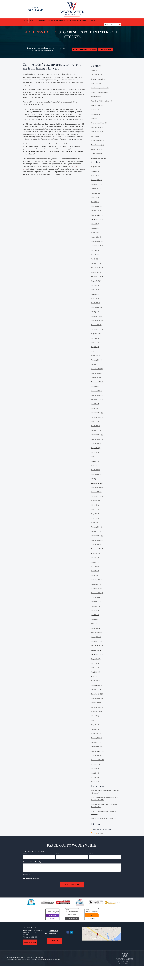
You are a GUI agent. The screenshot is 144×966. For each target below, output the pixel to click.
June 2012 (94, 720)
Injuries (93, 118)
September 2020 (96, 382)
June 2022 (94, 290)
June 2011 (94, 773)
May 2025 (94, 202)
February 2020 (95, 391)
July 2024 (94, 224)
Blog (79, 20)
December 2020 (96, 369)
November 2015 (96, 540)
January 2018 (95, 430)
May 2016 (94, 514)
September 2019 (96, 400)
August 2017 (95, 448)
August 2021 (95, 334)
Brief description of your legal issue (34, 862)
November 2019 (96, 395)
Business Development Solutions (42, 959)
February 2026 (95, 180)
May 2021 (94, 347)
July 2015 (94, 558)
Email (58, 853)
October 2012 (95, 703)
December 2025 (96, 184)
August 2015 (95, 553)
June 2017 (94, 457)
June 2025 (94, 197)
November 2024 (96, 215)
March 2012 (94, 733)
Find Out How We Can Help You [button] (84, 49)
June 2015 (94, 562)
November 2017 (96, 439)
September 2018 (96, 417)
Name (25, 853)
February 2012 (95, 738)
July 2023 (94, 250)
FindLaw (57, 959)
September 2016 (96, 496)
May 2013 (94, 672)
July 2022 (94, 285)
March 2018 (94, 426)
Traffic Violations (96, 140)
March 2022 (94, 303)
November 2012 (96, 698)
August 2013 (95, 659)
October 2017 (95, 443)
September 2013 (96, 654)
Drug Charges (95, 83)
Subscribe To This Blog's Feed (102, 829)
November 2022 (96, 268)
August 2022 (95, 281)
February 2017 (95, 474)
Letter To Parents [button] (105, 49)
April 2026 (94, 175)
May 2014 (94, 619)
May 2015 (94, 566)
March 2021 (94, 356)
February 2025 (95, 206)
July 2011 (94, 769)
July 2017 (94, 452)
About (32, 20)
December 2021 (96, 316)
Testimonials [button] (53, 20)
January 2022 (95, 312)
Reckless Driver (96, 132)
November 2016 (96, 487)
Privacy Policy (26, 959)
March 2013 (94, 681)
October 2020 (95, 378)
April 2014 (94, 624)
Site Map (18, 959)
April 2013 (94, 676)
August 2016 (95, 501)
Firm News (94, 114)
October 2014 (95, 597)
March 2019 (94, 408)
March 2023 (94, 259)
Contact (93, 20)
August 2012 (95, 711)
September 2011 (96, 760)
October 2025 (95, 189)
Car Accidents (95, 75)
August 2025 (95, 193)
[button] (142, 954)
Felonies (93, 110)
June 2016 (94, 509)
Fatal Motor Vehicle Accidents (100, 101)
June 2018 (94, 421)
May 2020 (94, 386)
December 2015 (96, 536)
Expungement (95, 96)
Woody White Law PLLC (40, 74)
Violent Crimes (95, 149)
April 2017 (94, 465)
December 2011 (96, 747)
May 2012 (94, 725)
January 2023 (95, 263)
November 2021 (96, 320)
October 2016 (95, 492)
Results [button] (85, 20)
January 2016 (95, 531)
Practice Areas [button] (41, 20)
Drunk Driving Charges (98, 92)
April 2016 (94, 518)
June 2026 (94, 171)
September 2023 (96, 246)
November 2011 (96, 751)
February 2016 (95, 527)
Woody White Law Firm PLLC (21, 957)
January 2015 (95, 584)
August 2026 (95, 167)
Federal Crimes (95, 105)
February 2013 (95, 685)
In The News (71, 20)
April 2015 (94, 571)
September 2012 (96, 707)
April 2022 (94, 298)
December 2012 (96, 694)
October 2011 (95, 755)
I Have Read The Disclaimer (33, 878)
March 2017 (94, 470)
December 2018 (96, 413)
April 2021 (94, 351)
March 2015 (94, 575)
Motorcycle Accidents (97, 123)
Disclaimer (26, 875)
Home (26, 20)
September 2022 (96, 276)
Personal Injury (96, 127)
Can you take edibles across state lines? (103, 818)
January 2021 (95, 364)
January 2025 (95, 211)
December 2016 (96, 483)
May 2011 (94, 777)
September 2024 (96, 219)
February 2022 (95, 307)
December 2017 (96, 435)
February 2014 (95, 632)
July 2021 (94, 338)
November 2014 (96, 593)
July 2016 (94, 505)
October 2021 (95, 325)
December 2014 (96, 588)
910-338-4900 (35, 10)
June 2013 (94, 668)
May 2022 (94, 294)
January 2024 (95, 237)
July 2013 (94, 663)
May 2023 (94, 254)
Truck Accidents (96, 145)
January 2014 (95, 637)
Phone (91, 853)
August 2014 (95, 606)
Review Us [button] (54, 941)
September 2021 (96, 329)
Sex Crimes (94, 136)
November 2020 (96, 373)
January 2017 (95, 479)
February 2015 (95, 580)
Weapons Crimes (96, 154)
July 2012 (94, 716)
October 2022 (95, 272)
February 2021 (95, 360)
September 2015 (96, 549)
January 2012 (95, 742)
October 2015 (95, 544)
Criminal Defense (96, 79)
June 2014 (94, 615)
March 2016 (94, 522)
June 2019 (94, 404)
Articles (62, 20)
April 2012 (94, 729)
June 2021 (94, 342)
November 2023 (96, 241)
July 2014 (94, 610)
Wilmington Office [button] (30, 942)
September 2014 (96, 602)
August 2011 (95, 764)
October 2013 (95, 650)
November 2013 (96, 646)
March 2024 (94, 233)
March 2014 (94, 628)
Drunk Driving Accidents (98, 88)
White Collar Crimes (68, 74)
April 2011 (94, 782)
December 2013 (96, 641)
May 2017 (94, 461)
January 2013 (95, 689)
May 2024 (94, 228)
